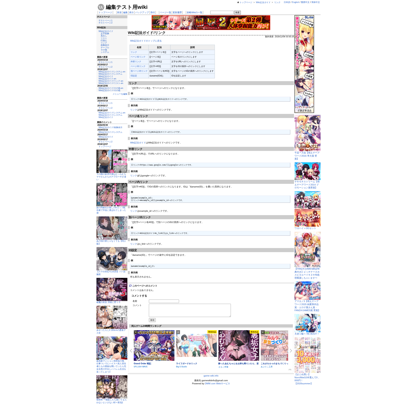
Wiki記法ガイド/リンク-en (111, 81)
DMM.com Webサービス (217, 383)
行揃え (104, 40)
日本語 (287, 2)
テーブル (105, 47)
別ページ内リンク (139, 71)
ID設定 (134, 75)
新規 (119, 12)
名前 (135, 301)
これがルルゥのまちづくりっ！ (275, 363)
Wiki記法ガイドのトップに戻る (146, 40)
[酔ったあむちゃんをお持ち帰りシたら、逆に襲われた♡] (238, 345)
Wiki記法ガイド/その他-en (111, 88)
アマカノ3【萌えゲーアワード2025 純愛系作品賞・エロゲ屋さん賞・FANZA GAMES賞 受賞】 (307, 306)
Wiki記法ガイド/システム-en (112, 71)
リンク (134, 52)
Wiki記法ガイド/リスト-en (111, 83)
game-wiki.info (211, 375)
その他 (104, 50)
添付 (152, 12)
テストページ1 (105, 20)
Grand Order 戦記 (142, 363)
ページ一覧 (165, 12)
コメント (137, 305)
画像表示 (105, 45)
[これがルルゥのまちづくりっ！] (281, 345)
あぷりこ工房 (267, 366)
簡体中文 (315, 2)
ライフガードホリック (186, 363)
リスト (104, 38)
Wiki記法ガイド (138, 142)
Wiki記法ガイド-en (107, 78)
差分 (131, 12)
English (295, 2)
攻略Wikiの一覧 (194, 12)
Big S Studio (181, 366)
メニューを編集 (120, 94)
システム (105, 52)
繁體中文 (305, 2)
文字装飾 (105, 33)
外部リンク (136, 61)
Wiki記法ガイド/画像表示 (110, 127)
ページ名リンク (138, 57)
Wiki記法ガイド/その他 (109, 90)
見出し (104, 36)
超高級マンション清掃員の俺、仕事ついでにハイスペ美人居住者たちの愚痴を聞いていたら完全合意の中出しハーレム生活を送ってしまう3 (111, 366)
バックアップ (142, 12)
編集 (125, 12)
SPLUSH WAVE (141, 366)
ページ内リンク (138, 66)
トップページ (105, 12)
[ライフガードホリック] (196, 345)
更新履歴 (177, 12)
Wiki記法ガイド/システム (110, 74)
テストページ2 (105, 23)
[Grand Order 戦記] (154, 345)
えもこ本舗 (223, 366)
